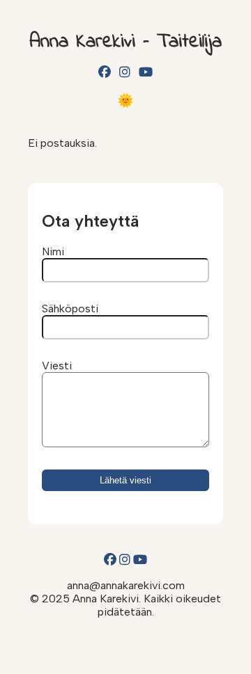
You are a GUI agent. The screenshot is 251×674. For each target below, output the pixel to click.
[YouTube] (146, 72)
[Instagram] (124, 72)
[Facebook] (104, 72)
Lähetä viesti (125, 480)
